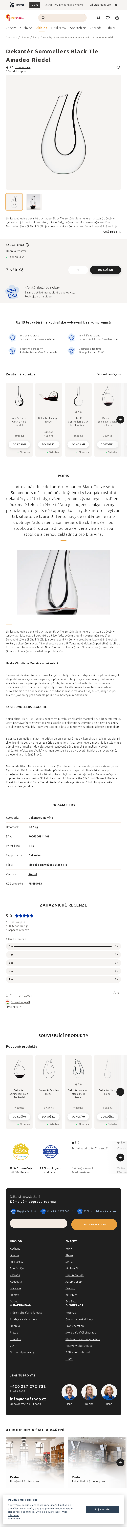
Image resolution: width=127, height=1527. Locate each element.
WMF (68, 1248)
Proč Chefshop (74, 1326)
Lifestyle (15, 1288)
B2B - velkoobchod (77, 1352)
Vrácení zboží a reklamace (26, 1312)
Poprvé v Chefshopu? (78, 1345)
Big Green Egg (74, 1275)
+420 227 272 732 (28, 1386)
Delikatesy (16, 1261)
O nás (69, 1359)
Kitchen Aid (72, 1268)
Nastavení (14, 1518)
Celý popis (110, 231)
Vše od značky (107, 374)
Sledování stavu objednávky (82, 1339)
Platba (14, 1332)
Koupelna (16, 1281)
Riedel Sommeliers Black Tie (47, 864)
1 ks (31, 846)
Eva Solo (70, 1301)
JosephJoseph (74, 1281)
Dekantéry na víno (40, 817)
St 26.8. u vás (15, 245)
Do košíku (105, 269)
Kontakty (15, 1339)
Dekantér (34, 855)
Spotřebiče (17, 1268)
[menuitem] (11, 29)
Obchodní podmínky (22, 1352)
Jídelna (14, 1255)
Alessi (69, 1255)
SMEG (69, 1261)
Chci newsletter (94, 1224)
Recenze (70, 1312)
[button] (19, 1115)
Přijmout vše (102, 1509)
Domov (14, 1294)
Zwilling (70, 1288)
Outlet (14, 1301)
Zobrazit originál (20, 1002)
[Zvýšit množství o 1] (83, 270)
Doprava (15, 1326)
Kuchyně (15, 1248)
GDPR (13, 1345)
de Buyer (71, 1294)
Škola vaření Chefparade (80, 1332)
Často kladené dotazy (79, 1319)
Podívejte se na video (38, 296)
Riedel (32, 874)
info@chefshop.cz (28, 1399)
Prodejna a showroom (23, 1319)
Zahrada (15, 1275)
